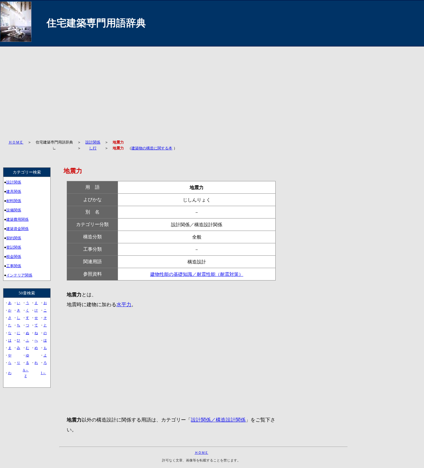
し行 (93, 148)
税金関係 (13, 256)
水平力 (123, 304)
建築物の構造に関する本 (151, 148)
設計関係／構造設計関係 (218, 419)
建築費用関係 (17, 219)
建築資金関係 (17, 229)
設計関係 (92, 142)
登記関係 (13, 247)
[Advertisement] (180, 89)
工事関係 (13, 266)
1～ (43, 373)
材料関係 (13, 201)
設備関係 (13, 210)
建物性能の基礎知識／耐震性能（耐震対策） (196, 274)
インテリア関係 (19, 275)
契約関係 (13, 238)
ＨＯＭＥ (15, 142)
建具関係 (13, 191)
